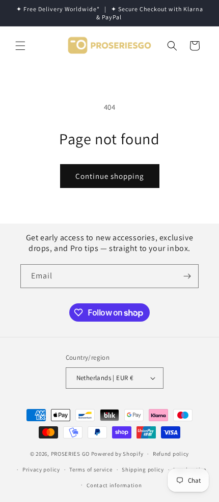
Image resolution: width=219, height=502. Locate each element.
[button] (20, 46)
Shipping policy (143, 469)
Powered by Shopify (117, 453)
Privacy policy (41, 469)
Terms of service (90, 469)
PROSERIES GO (70, 453)
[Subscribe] (187, 276)
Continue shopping (109, 176)
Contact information (114, 485)
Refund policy (171, 453)
